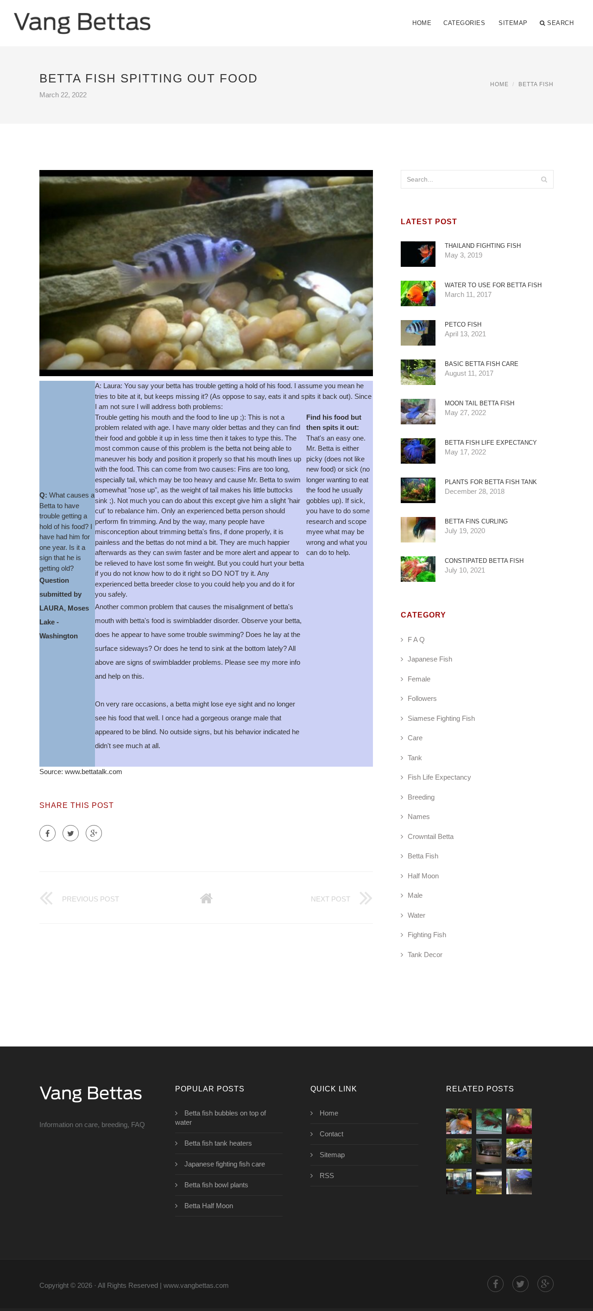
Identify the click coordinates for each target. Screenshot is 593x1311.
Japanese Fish (430, 659)
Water (416, 915)
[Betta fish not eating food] (489, 1121)
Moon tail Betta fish (479, 403)
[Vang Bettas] (82, 17)
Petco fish (463, 324)
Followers (422, 698)
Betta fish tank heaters (218, 1143)
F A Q (416, 639)
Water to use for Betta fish (493, 285)
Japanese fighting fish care (224, 1164)
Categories (464, 22)
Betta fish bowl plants (216, 1185)
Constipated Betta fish (484, 560)
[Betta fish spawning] (459, 1151)
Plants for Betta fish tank (491, 482)
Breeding (421, 797)
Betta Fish (536, 84)
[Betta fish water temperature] (489, 1151)
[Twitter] (71, 833)
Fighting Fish (427, 935)
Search (560, 22)
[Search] (544, 179)
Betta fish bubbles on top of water (220, 1117)
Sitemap (513, 22)
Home (421, 22)
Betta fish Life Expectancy (491, 442)
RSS (327, 1175)
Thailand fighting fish (483, 245)
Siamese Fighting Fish (441, 718)
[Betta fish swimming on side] (519, 1121)
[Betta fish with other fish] (459, 1181)
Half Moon (423, 876)
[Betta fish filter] (489, 1181)
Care (415, 738)
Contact (331, 1134)
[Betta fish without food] (459, 1121)
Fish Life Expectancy (439, 777)
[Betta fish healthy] (519, 1181)
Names (419, 816)
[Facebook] (47, 833)
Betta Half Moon (208, 1206)
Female (419, 679)
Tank (415, 758)
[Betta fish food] (519, 1151)
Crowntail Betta (431, 836)
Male (415, 895)
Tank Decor (425, 954)
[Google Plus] (94, 833)
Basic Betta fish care (481, 363)
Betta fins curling (476, 521)
